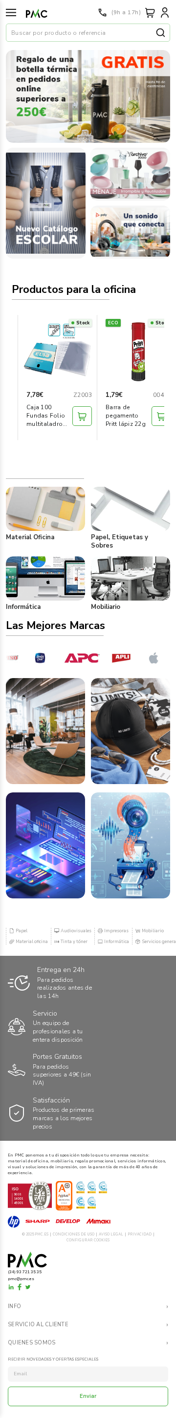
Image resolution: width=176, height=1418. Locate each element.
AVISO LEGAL (111, 1234)
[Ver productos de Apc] (73, 658)
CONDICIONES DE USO (73, 1234)
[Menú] (11, 12)
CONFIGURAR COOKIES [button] (88, 1240)
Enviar (88, 1396)
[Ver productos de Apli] (113, 658)
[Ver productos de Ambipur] (33, 658)
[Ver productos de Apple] (148, 658)
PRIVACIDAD (140, 1234)
